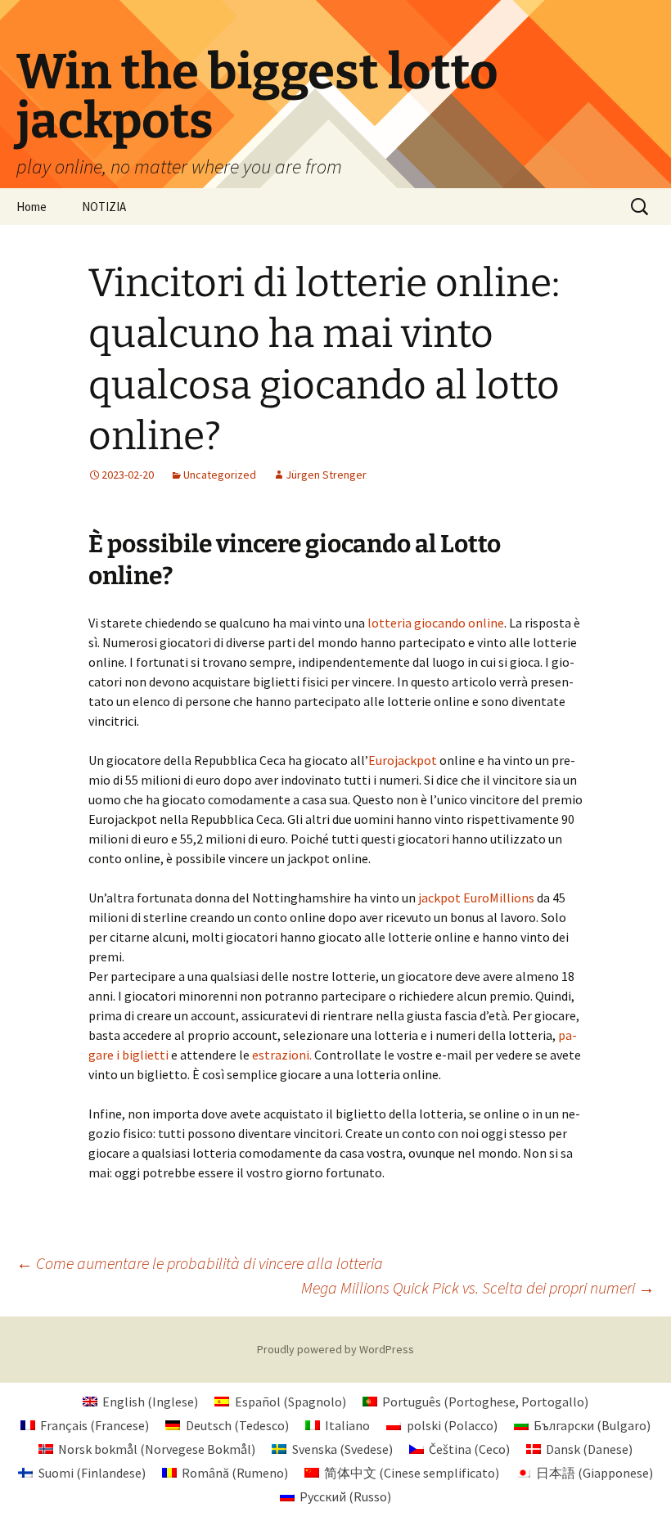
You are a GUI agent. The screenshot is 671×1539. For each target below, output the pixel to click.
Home (31, 206)
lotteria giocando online (435, 622)
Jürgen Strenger (326, 474)
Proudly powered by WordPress (335, 1349)
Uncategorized (219, 474)
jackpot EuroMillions (476, 897)
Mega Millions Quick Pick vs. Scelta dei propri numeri (478, 1287)
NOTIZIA (104, 206)
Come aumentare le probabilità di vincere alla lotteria (199, 1263)
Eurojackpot (402, 760)
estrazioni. (282, 1054)
